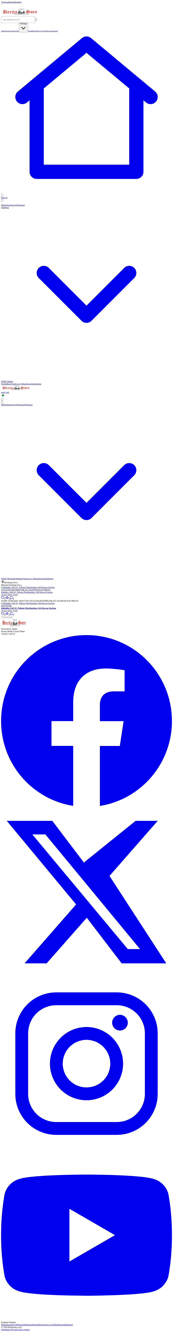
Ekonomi (30, 384)
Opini (13, 384)
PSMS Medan (7, 381)
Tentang (4, 2)
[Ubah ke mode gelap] (2, 200)
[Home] (86, 192)
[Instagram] (86, 1148)
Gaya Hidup (21, 384)
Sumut (10, 205)
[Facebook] (86, 805)
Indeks (11, 2)
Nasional (21, 205)
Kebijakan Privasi (8, 1329)
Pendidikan (6, 384)
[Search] (36, 19)
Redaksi (17, 2)
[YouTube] (86, 1320)
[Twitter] (86, 977)
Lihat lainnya (7, 617)
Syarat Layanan (23, 1329)
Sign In (4, 198)
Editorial (37, 384)
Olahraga (29, 1325)
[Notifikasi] (2, 195)
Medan (4, 205)
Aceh (15, 205)
